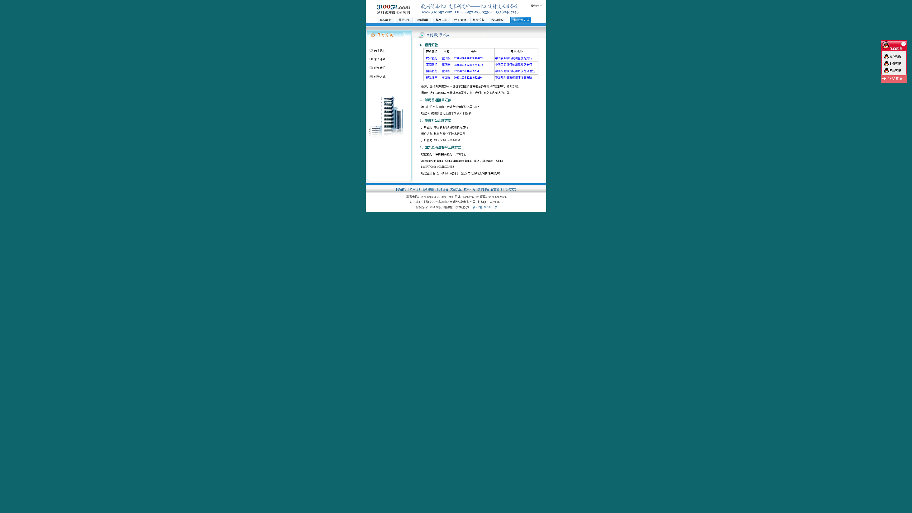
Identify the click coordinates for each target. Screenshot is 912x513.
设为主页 (536, 6)
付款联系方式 (520, 20)
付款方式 (510, 189)
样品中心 (441, 20)
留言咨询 (496, 189)
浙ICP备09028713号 (485, 207)
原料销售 (423, 20)
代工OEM (460, 20)
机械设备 (478, 20)
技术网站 (483, 189)
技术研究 (469, 189)
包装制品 (497, 20)
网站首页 (386, 20)
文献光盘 (456, 189)
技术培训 (404, 20)
